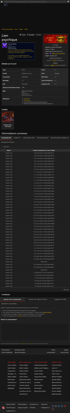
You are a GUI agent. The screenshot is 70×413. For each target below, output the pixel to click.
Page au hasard (23, 407)
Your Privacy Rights (11, 407)
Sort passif (26, 98)
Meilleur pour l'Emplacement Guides (42, 368)
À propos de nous (35, 404)
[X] (56, 406)
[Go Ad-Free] (64, 352)
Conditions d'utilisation (11, 411)
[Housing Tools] (20, 350)
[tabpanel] (35, 218)
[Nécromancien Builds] (57, 382)
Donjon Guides (23, 371)
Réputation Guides (25, 379)
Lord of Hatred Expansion (57, 365)
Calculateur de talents (12, 382)
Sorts (16, 29)
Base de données (8, 29)
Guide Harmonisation (40, 365)
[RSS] (53, 409)
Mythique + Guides (12, 374)
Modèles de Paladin (57, 385)
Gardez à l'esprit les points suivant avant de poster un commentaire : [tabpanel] (26, 325)
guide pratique (47, 312)
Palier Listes (11, 385)
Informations (6, 350)
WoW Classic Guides (40, 362)
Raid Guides (11, 379)
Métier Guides (12, 377)
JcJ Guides (37, 382)
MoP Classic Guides (25, 362)
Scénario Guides (24, 385)
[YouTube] (65, 406)
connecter (22, 343)
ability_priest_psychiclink (58, 53)
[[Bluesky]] (59, 406)
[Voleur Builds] (56, 388)
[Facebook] (62, 406)
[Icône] (4, 45)
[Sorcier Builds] (56, 391)
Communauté (51, 352)
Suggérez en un (54, 65)
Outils (53, 350)
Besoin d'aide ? (11, 404)
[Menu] (1, 1)
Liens (39, 34)
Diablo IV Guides (57, 362)
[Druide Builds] (56, 379)
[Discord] (53, 406)
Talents (21, 29)
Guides (66, 350)
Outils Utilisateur (23, 404)
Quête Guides (23, 377)
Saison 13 (55, 368)
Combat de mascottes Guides (25, 382)
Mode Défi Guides (24, 388)
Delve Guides (12, 368)
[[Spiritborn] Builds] (57, 394)
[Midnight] (11, 388)
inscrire (31, 343)
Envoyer (54, 60)
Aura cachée (27, 100)
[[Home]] (3, 409)
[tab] (6, 138)
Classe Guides (12, 365)
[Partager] (68, 1)
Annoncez (44, 404)
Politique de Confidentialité (46, 407)
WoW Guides (12, 362)
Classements (23, 394)
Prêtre (26, 29)
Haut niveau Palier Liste (57, 371)
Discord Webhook (7, 352)
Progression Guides (12, 371)
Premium (32, 407)
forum (19, 316)
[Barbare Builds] (57, 377)
